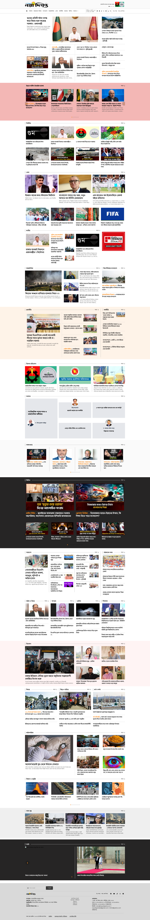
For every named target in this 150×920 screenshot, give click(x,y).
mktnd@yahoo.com (115, 908)
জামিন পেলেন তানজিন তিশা (110, 661)
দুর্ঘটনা (79, 601)
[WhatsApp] (104, 11)
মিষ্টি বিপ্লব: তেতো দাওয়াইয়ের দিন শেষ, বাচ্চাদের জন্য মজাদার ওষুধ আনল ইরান (86, 772)
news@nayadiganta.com (103, 906)
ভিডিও (70, 11)
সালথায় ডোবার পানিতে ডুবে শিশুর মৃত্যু (56, 558)
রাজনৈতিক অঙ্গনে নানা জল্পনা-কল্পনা (35, 386)
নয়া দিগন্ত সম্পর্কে (75, 898)
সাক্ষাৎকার (29, 445)
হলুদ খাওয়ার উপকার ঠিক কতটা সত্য (113, 749)
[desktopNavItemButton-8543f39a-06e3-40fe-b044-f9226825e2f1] (77, 11)
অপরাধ (54, 601)
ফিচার (28, 689)
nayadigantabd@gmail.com (100, 908)
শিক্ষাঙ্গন (105, 601)
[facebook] (97, 11)
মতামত (66, 11)
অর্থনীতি (61, 11)
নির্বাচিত (28, 123)
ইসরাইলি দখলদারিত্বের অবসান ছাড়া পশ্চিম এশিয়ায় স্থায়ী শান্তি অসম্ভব (74, 828)
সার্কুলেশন (75, 903)
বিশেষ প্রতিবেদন (31, 364)
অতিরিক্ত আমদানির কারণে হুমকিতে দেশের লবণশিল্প (108, 386)
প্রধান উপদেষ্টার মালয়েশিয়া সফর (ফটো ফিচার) (90, 875)
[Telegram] (106, 11)
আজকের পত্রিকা (37, 11)
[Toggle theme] (108, 11)
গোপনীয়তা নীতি (73, 916)
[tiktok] (102, 11)
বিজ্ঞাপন (75, 901)
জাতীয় (28, 230)
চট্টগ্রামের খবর (108, 552)
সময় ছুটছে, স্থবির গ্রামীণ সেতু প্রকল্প (69, 386)
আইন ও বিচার (30, 601)
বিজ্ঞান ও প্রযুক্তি (31, 779)
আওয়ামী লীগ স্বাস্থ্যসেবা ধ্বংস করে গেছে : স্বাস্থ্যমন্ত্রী (82, 566)
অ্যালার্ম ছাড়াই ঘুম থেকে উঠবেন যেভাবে (42, 764)
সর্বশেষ (30, 11)
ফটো (27, 844)
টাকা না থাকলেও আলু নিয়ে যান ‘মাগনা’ (36, 875)
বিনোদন (28, 644)
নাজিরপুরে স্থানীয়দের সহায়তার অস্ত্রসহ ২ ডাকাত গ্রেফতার (82, 558)
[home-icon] (26, 11)
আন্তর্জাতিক (51, 11)
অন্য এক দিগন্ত (121, 11)
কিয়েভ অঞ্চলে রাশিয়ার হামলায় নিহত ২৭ (42, 293)
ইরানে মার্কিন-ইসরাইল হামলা (35, 86)
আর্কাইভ (50, 916)
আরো (122, 86)
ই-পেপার (115, 11)
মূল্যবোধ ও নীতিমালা (75, 900)
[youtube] (99, 11)
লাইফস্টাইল (29, 733)
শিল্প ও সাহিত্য (64, 689)
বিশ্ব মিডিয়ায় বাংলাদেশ (110, 268)
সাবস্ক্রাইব (49, 888)
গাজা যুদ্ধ (29, 811)
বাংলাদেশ (45, 11)
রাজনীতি (28, 310)
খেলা (56, 11)
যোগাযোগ (75, 904)
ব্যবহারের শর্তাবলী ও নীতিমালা (61, 916)
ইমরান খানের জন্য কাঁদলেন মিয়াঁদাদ (40, 195)
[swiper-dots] (109, 6)
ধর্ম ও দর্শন (97, 689)
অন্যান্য (75, 11)
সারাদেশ (28, 552)
